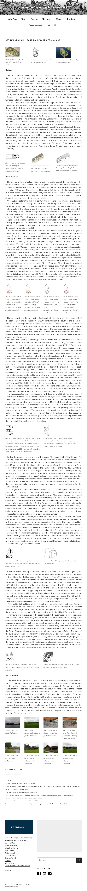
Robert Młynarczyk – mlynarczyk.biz (18, 840)
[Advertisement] (59, 836)
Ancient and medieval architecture (43, 7)
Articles (34, 19)
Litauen (8, 861)
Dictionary (72, 19)
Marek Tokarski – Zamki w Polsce (17, 866)
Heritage (46, 19)
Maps (58, 19)
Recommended (35, 25)
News (23, 19)
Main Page (12, 19)
